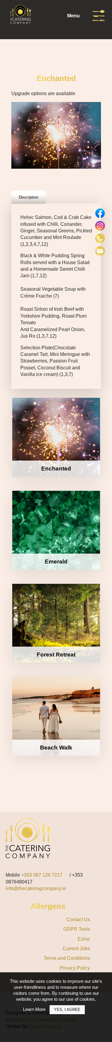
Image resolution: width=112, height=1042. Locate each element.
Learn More (34, 1009)
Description (28, 197)
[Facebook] (100, 213)
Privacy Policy (75, 968)
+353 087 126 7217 (41, 875)
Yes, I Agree (67, 1009)
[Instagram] (100, 226)
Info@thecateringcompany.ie (36, 888)
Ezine (84, 939)
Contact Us (78, 919)
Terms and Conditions (67, 958)
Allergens (47, 906)
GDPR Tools (76, 929)
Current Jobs (76, 948)
